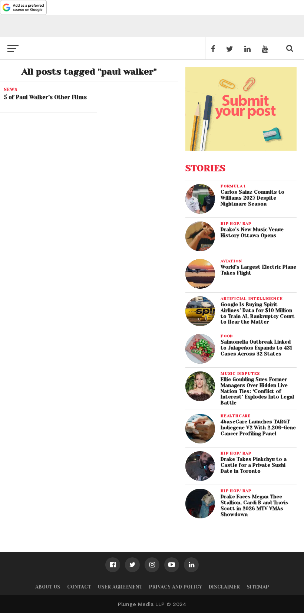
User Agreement (120, 587)
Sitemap (258, 587)
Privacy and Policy (175, 587)
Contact (79, 587)
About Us (47, 587)
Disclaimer (224, 587)
